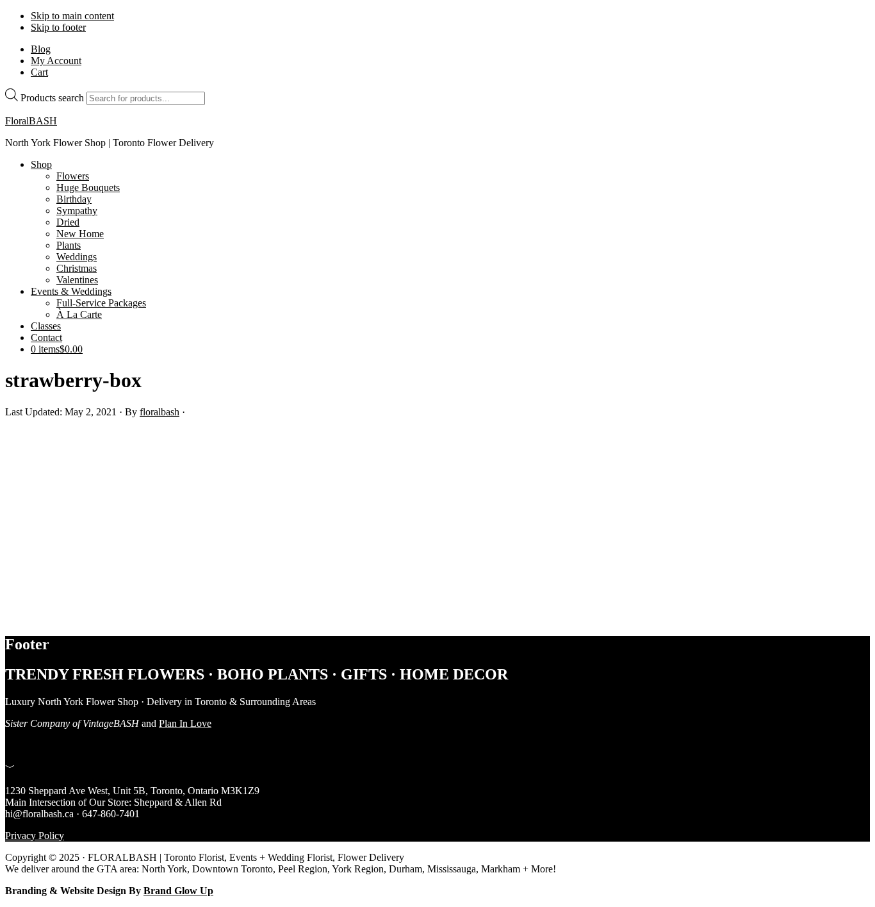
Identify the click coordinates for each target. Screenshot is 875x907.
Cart (39, 72)
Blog (41, 49)
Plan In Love (185, 723)
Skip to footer (58, 27)
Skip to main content (72, 15)
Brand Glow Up (178, 890)
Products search (52, 97)
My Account (56, 60)
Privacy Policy (34, 835)
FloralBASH (31, 120)
